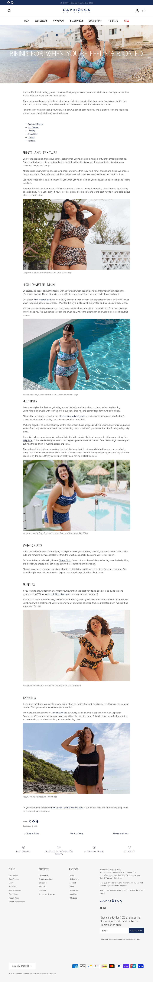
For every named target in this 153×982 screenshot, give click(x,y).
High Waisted (33, 127)
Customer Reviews (47, 894)
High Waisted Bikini (39, 285)
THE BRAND (113, 20)
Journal (72, 883)
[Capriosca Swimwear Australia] (76, 11)
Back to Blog (76, 833)
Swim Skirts (33, 134)
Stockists (73, 894)
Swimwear (13, 875)
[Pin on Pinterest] (37, 821)
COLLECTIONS (95, 20)
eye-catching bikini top (57, 594)
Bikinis (11, 883)
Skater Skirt (65, 560)
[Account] (136, 11)
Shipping (42, 883)
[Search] (9, 11)
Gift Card (73, 898)
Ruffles (31, 137)
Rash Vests (13, 894)
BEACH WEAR (76, 20)
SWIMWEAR (58, 20)
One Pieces (14, 879)
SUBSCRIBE (136, 931)
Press (71, 886)
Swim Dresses (15, 890)
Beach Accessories (17, 902)
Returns (42, 886)
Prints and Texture (35, 124)
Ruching (32, 130)
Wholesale (73, 890)
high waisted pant (43, 299)
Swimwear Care (45, 879)
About (71, 875)
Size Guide (43, 875)
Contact (42, 890)
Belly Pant (27, 440)
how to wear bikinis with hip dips (67, 807)
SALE (126, 20)
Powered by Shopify (48, 973)
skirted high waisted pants (72, 416)
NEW (26, 20)
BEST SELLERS (41, 20)
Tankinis (31, 141)
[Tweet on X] (30, 821)
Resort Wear (14, 898)
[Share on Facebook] (33, 821)
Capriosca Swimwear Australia (27, 973)
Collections (74, 879)
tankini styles (58, 712)
